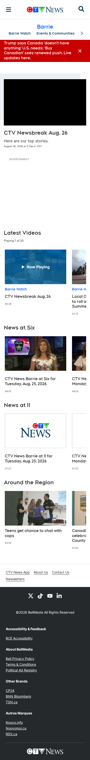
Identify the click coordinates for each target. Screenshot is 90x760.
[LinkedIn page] (59, 595)
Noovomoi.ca (16, 728)
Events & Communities (55, 33)
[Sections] (8, 9)
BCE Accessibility (19, 638)
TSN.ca (12, 702)
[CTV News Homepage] (45, 9)
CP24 (10, 690)
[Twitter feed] (31, 595)
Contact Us (60, 572)
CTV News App (18, 572)
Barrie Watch (20, 33)
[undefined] (35, 277)
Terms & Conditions (21, 664)
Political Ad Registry (21, 670)
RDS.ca (11, 734)
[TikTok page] (40, 595)
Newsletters (15, 579)
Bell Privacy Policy (20, 659)
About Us (41, 572)
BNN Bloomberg (18, 696)
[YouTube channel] (50, 595)
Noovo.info (14, 722)
